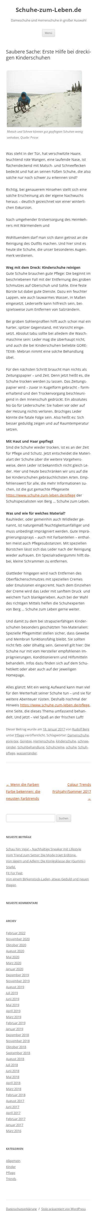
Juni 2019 (12, 999)
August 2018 (15, 1059)
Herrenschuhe (43, 741)
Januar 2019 (14, 1029)
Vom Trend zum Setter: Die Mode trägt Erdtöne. (41, 855)
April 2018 (13, 1083)
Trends (11, 1179)
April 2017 (13, 1113)
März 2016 (13, 1131)
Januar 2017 (14, 1125)
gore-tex (12, 741)
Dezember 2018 (17, 1035)
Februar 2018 (15, 1095)
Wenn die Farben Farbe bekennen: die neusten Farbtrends (23, 791)
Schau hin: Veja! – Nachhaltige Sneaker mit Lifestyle (43, 849)
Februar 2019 (15, 1023)
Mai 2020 (12, 957)
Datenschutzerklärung (21, 1209)
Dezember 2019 (17, 975)
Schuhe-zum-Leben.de (48, 10)
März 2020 (13, 963)
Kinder (11, 1167)
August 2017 (15, 1101)
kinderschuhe (66, 741)
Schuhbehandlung (31, 747)
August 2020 (15, 951)
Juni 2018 (12, 1071)
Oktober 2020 (16, 945)
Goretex (26, 741)
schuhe (71, 747)
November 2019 (18, 981)
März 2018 (13, 1089)
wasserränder (27, 753)
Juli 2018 (12, 1065)
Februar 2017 (15, 1119)
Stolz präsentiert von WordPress (63, 1209)
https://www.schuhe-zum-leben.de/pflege (40, 495)
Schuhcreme (55, 747)
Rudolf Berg (80, 729)
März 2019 (13, 1017)
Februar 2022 (15, 933)
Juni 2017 (12, 1107)
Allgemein (13, 1161)
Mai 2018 (12, 1077)
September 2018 (18, 1053)
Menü (48, 33)
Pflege (19, 735)
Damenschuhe (78, 735)
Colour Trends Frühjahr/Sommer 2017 (71, 791)
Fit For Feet (14, 873)
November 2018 (18, 1041)
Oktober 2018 (16, 1047)
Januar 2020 (14, 969)
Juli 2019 (12, 993)
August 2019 (15, 987)
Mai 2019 (12, 1005)
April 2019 (13, 1011)
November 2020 (18, 939)
